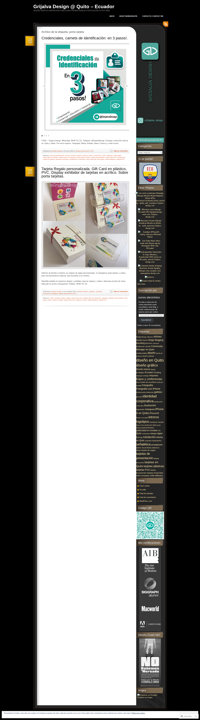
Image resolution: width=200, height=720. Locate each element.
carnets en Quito (87, 155)
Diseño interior (143, 369)
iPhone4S (154, 413)
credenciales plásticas (98, 157)
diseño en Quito (150, 360)
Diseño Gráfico (83, 291)
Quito (138, 433)
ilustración (98, 298)
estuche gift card (76, 298)
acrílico (52, 298)
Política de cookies (138, 713)
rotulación (149, 437)
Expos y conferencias (149, 378)
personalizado (119, 298)
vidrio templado (142, 476)
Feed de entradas (146, 493)
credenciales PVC (111, 157)
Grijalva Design (56, 151)
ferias (138, 382)
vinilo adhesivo (156, 475)
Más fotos (141, 284)
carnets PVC (97, 155)
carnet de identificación (57, 155)
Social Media (146, 448)
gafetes (52, 159)
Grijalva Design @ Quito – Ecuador (73, 6)
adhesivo (150, 337)
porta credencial (91, 159)
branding (57, 298)
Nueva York (140, 425)
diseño (63, 298)
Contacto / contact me (152, 16)
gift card (91, 298)
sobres (50, 300)
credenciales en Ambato (50, 157)
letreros (153, 417)
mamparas (153, 422)
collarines (109, 155)
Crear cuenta (144, 486)
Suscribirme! (146, 320)
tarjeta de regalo (58, 300)
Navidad (111, 298)
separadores (156, 441)
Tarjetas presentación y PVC (85, 151)
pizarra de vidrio (150, 425)
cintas (104, 155)
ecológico (140, 373)
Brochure (148, 343)
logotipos (142, 421)
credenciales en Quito (83, 157)
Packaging (54, 293)
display (68, 298)
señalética (143, 444)
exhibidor (85, 298)
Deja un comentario (121, 151)
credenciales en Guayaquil (67, 157)
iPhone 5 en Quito (142, 417)
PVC (159, 430)
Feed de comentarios (147, 497)
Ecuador (149, 372)
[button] (127, 86)
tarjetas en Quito (81, 300)
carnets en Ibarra (75, 155)
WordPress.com (145, 501)
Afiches (157, 336)
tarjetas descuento (70, 300)
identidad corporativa (62, 159)
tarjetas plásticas (110, 159)
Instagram (150, 409)
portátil (143, 428)
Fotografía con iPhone (148, 388)
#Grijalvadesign (141, 337)
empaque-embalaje (142, 376)
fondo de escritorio (148, 382)
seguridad (148, 441)
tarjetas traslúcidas (155, 473)
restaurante (146, 433)
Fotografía (147, 385)
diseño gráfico (147, 365)
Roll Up (139, 437)
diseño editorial (148, 356)
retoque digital (156, 433)
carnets (67, 155)
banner (145, 340)
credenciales (117, 155)
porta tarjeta (100, 159)
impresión (105, 298)
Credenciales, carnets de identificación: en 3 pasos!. (84, 38)
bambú (139, 340)
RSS (164, 25)
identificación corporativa (77, 159)
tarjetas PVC (120, 159)
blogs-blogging (156, 340)
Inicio (112, 16)
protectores (150, 428)
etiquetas (153, 375)
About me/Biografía (128, 16)
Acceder (142, 490)
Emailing (157, 373)
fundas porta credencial (145, 392)
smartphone (157, 445)
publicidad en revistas (146, 430)
